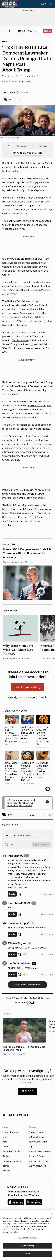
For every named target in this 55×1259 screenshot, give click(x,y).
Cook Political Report (39, 405)
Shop (5, 1137)
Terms (6, 1166)
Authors (6, 1156)
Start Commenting (27, 687)
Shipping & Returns (37, 1156)
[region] (27, 1234)
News (5, 1127)
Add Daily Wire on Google (29, 153)
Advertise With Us (11, 1151)
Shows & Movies (11, 1132)
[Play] (4, 92)
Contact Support (36, 1132)
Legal (31, 1146)
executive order (14, 448)
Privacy (6, 1170)
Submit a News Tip (37, 1166)
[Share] (18, 99)
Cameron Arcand (10, 81)
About (6, 1146)
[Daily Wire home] (27, 31)
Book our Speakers (12, 1161)
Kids (5, 1141)
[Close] (52, 1214)
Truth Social (33, 521)
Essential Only (27, 1245)
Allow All (27, 1253)
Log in (43, 697)
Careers (32, 1127)
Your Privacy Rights (38, 1141)
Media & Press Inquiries (40, 1151)
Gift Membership (36, 1137)
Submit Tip (27, 1091)
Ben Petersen (19, 340)
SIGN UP (47, 31)
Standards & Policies (38, 1161)
